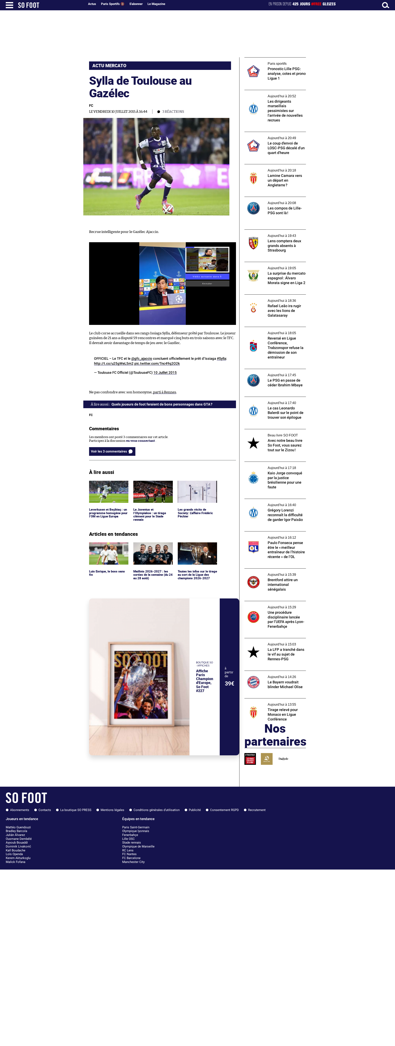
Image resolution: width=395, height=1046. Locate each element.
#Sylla (221, 358)
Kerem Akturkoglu (18, 858)
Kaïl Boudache (15, 850)
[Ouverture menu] (9, 5)
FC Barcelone (131, 858)
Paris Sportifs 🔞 (112, 4)
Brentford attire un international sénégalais (268, 572)
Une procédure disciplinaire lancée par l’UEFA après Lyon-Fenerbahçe (272, 604)
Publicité (195, 810)
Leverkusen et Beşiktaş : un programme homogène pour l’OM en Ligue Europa (108, 486)
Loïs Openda (14, 854)
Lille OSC (128, 839)
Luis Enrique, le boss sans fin (107, 546)
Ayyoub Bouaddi (17, 842)
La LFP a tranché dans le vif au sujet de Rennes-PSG (271, 641)
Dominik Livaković (18, 846)
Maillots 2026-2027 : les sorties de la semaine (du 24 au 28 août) (151, 548)
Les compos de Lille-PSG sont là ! (267, 198)
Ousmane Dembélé (19, 839)
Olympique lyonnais (135, 831)
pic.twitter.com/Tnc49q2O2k (157, 363)
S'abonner (136, 4)
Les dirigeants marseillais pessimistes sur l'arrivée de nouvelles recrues (274, 93)
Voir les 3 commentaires (109, 451)
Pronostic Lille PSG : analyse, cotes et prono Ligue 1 (270, 61)
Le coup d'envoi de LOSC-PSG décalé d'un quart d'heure (274, 135)
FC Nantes (129, 854)
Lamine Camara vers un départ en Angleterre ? (268, 168)
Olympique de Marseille (138, 846)
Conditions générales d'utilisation (157, 810)
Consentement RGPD (224, 810)
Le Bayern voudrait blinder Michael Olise (273, 672)
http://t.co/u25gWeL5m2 (114, 363)
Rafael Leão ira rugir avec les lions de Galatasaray (270, 298)
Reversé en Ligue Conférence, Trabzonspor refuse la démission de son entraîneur (273, 332)
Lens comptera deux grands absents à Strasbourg (271, 233)
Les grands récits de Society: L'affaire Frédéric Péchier (196, 486)
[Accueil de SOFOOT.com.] (50, 5)
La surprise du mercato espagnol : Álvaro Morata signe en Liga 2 (273, 265)
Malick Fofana (15, 862)
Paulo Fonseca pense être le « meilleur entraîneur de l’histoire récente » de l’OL (273, 535)
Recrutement (257, 810)
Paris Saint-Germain (135, 827)
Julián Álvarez (15, 835)
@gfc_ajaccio (141, 358)
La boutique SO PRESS (75, 810)
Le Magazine (156, 4)
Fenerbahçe (130, 835)
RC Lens (128, 850)
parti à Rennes (164, 392)
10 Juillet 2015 (165, 372)
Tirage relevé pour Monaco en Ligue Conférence (270, 702)
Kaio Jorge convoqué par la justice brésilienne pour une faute (268, 465)
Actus (92, 4)
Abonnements (19, 810)
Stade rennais (131, 842)
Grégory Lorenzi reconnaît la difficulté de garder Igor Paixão (274, 502)
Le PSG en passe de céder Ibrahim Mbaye (273, 370)
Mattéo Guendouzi (18, 827)
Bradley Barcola (16, 831)
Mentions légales (112, 810)
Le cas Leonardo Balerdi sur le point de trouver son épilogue (272, 400)
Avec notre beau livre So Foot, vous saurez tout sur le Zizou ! (274, 432)
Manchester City (133, 862)
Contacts (44, 810)
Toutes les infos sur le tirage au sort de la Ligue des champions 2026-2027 (197, 548)
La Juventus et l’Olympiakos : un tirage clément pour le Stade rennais (150, 488)
